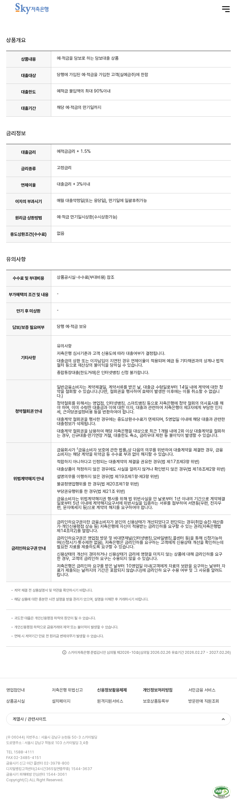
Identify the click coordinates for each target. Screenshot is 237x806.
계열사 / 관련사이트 (29, 719)
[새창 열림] (221, 792)
